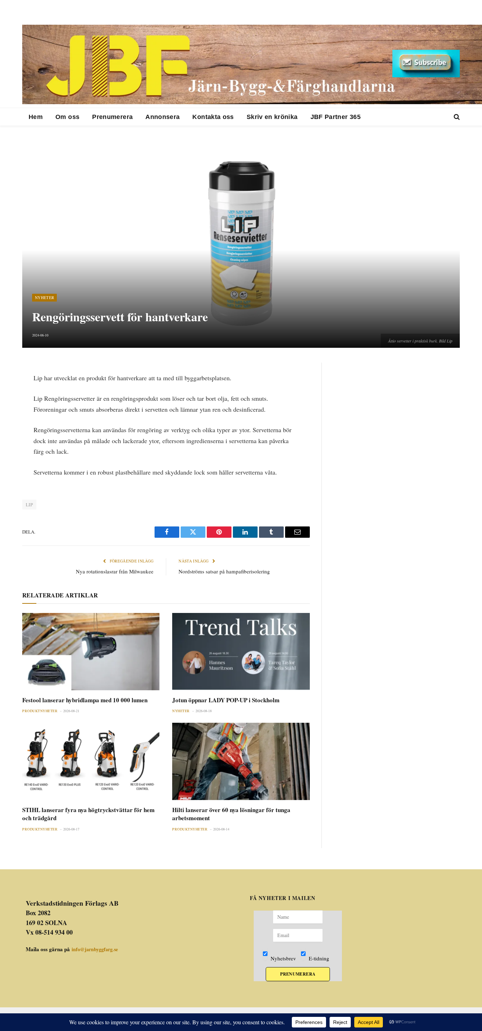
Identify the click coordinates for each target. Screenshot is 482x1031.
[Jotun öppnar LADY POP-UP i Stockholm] (240, 651)
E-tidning (318, 958)
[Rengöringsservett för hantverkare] (241, 243)
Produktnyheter (40, 710)
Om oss (67, 116)
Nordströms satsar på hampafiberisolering (224, 571)
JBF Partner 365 (336, 116)
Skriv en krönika (272, 116)
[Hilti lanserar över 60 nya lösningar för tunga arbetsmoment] (240, 761)
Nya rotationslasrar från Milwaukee (114, 571)
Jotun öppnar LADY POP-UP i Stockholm (225, 700)
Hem (36, 116)
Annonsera (162, 116)
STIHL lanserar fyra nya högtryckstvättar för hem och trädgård (88, 814)
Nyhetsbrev (282, 958)
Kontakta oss (213, 116)
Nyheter (44, 297)
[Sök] (456, 117)
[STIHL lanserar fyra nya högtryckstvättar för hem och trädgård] (90, 761)
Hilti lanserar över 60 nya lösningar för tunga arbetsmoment (231, 814)
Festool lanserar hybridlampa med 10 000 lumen (84, 700)
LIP (29, 504)
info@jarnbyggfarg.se (95, 949)
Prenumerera (112, 116)
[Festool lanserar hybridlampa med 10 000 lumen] (90, 651)
